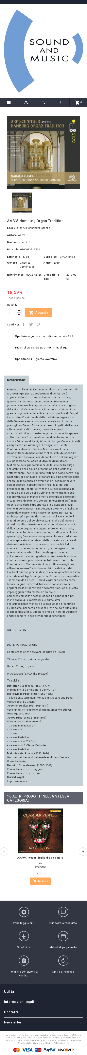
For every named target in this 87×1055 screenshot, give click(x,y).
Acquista (38, 312)
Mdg (26, 256)
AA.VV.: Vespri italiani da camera (40, 857)
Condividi (23, 324)
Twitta (31, 324)
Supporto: (51, 256)
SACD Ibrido (67, 256)
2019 (57, 262)
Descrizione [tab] (16, 380)
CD (40, 862)
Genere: (12, 262)
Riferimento (15, 274)
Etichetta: (14, 256)
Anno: (48, 262)
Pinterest (38, 324)
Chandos (40, 866)
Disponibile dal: (51, 276)
